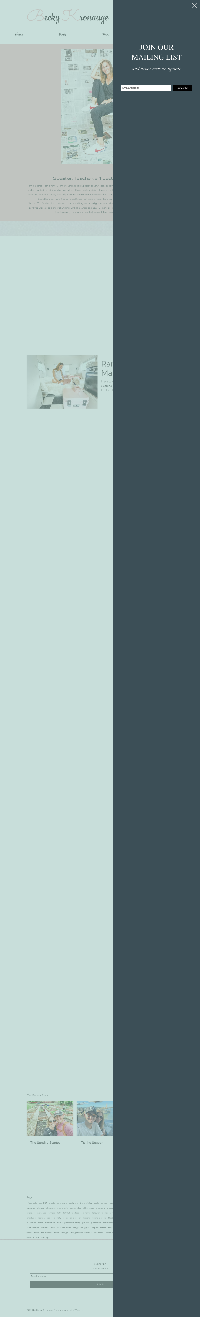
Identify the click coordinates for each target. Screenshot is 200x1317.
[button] (194, 5)
